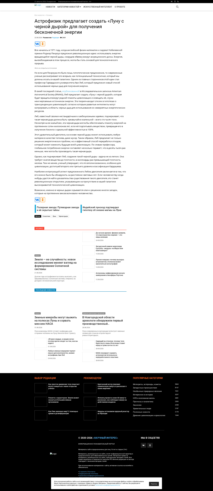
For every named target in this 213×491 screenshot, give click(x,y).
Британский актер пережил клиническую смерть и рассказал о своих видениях (112, 386)
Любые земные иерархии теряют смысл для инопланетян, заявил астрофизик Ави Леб (61, 353)
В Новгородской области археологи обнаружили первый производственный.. (102, 320)
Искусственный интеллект (97, 7)
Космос (49, 15)
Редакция (55, 38)
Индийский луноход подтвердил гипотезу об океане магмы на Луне (102, 208)
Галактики (46, 216)
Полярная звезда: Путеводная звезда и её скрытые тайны (58, 208)
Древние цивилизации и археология (94, 313)
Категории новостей (68, 7)
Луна (54, 216)
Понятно (154, 484)
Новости (50, 7)
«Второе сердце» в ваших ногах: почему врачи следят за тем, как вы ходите (63, 341)
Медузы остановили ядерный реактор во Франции (113, 412)
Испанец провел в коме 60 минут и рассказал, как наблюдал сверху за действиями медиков (112, 400)
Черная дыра (63, 216)
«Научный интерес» (105, 438)
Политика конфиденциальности (91, 476)
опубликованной (71, 91)
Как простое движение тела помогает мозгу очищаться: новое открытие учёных (64, 386)
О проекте (120, 7)
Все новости (39, 15)
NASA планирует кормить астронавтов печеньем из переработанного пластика (107, 355)
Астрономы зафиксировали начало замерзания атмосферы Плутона (110, 274)
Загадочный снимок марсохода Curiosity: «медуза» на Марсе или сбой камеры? (109, 248)
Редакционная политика (88, 474)
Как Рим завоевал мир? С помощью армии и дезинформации (63, 412)
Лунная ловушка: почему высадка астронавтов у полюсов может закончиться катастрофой (110, 262)
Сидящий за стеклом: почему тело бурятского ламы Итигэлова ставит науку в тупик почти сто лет (110, 343)
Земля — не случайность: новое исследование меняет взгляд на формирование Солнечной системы (56, 264)
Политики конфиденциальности (107, 485)
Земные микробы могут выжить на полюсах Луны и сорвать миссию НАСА (56, 320)
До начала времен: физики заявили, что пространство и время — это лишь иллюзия (110, 235)
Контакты (91, 472)
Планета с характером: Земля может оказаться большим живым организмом (63, 400)
